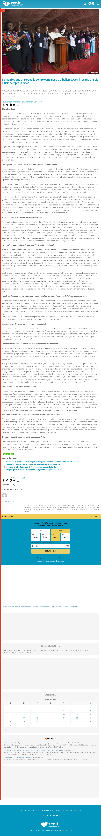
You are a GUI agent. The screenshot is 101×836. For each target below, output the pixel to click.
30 (10, 725)
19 (50, 718)
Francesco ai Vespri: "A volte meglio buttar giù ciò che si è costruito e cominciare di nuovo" (43, 462)
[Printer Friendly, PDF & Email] (8, 454)
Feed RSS (51, 738)
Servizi (52, 810)
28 (77, 722)
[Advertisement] (50, 590)
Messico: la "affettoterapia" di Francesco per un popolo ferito (31, 467)
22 (90, 718)
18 (37, 718)
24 (24, 722)
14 (77, 714)
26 (50, 722)
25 (37, 722)
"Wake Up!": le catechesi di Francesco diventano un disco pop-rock (33, 464)
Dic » (8, 730)
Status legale (60, 810)
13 (64, 714)
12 (50, 714)
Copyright (69, 810)
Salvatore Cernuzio (29, 102)
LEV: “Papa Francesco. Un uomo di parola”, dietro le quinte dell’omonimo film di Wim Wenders (33, 750)
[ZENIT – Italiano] (28, 3)
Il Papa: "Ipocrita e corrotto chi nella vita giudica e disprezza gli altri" (34, 470)
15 (90, 714)
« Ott (5, 730)
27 (64, 722)
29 (90, 722)
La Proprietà (44, 810)
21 (77, 718)
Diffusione (35, 810)
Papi (2, 11)
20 (64, 718)
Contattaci (77, 810)
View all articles (8, 501)
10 (24, 714)
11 (37, 714)
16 (10, 718)
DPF (29, 810)
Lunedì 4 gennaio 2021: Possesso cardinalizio (18, 757)
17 (24, 718)
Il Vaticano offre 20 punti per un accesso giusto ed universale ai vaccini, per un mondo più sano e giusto (36, 743)
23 (10, 722)
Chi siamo (23, 810)
